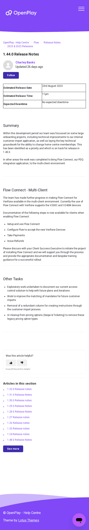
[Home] (21, 13)
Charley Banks (25, 62)
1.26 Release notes (18, 422)
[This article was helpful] (11, 363)
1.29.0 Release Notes (19, 406)
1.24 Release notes (18, 434)
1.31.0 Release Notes (19, 394)
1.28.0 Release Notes (19, 411)
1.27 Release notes (18, 417)
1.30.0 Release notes (19, 400)
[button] (81, 8)
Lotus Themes (28, 520)
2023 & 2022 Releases (20, 46)
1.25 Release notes (18, 428)
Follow (11, 75)
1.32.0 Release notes (19, 389)
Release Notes (52, 42)
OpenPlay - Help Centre (16, 42)
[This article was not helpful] (22, 363)
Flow (36, 42)
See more (13, 448)
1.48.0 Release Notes (19, 439)
